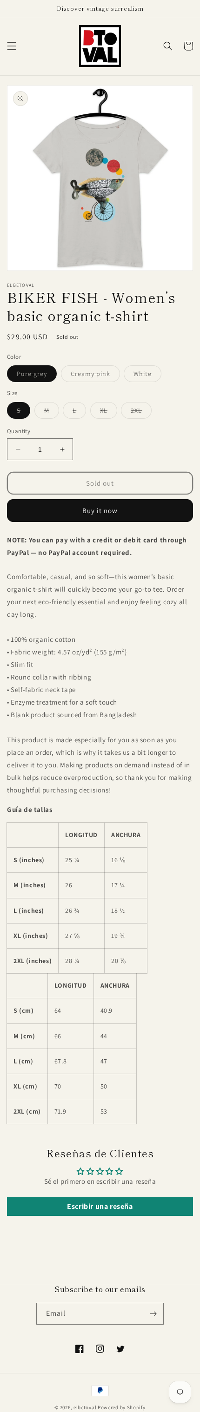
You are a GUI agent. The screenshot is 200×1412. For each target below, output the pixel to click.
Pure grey (37, 375)
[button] (11, 46)
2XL (141, 412)
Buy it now (100, 510)
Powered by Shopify (122, 1407)
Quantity (18, 431)
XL (108, 412)
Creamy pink (95, 375)
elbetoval (84, 1407)
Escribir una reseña (100, 1206)
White (147, 375)
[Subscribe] (153, 1314)
